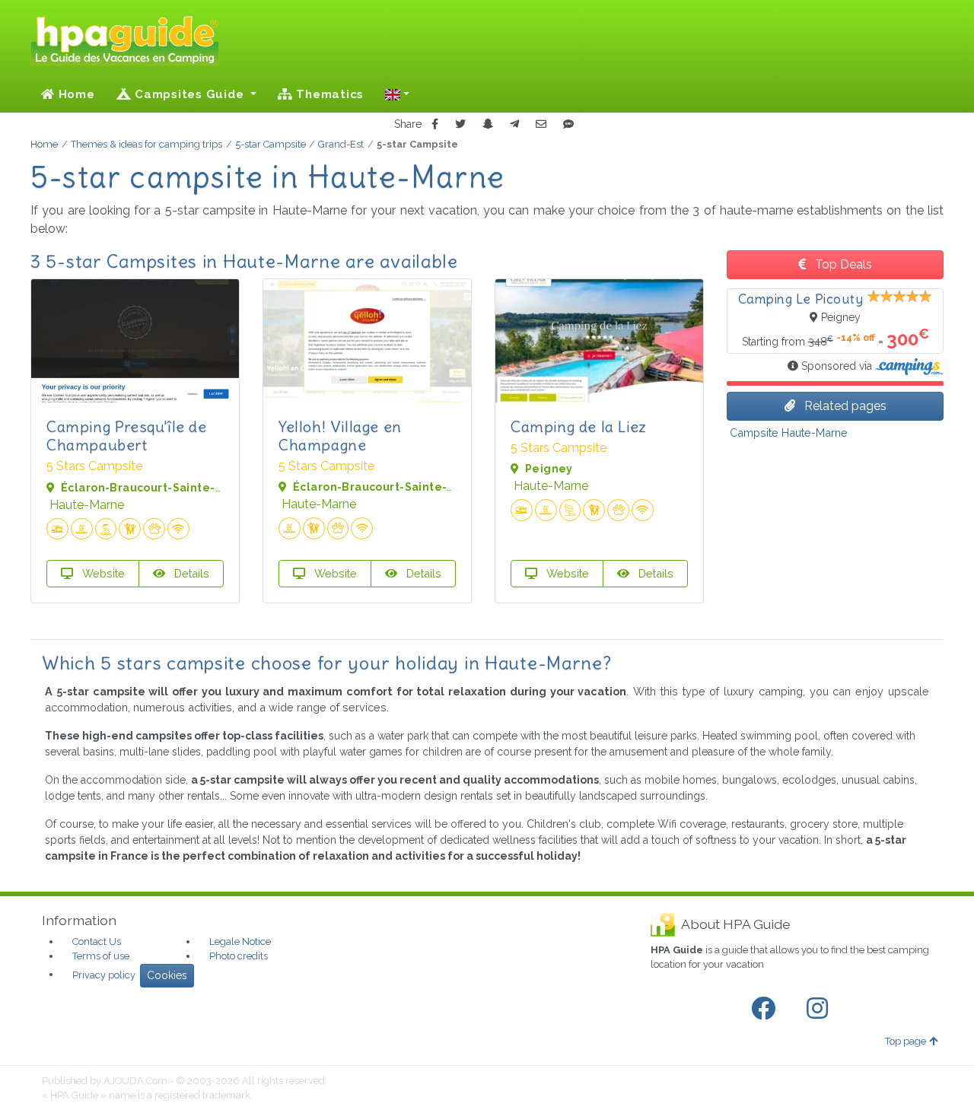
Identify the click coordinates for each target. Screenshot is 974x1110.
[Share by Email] (541, 124)
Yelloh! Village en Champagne (340, 435)
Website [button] (102, 573)
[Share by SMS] (568, 124)
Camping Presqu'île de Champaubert (126, 435)
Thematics (328, 94)
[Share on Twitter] (460, 124)
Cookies (167, 975)
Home (75, 94)
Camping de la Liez (579, 426)
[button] (397, 94)
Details (190, 573)
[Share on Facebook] (435, 124)
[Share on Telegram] (514, 124)
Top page (905, 1041)
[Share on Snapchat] (488, 124)
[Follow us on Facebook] (766, 1009)
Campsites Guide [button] (189, 94)
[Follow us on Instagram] (820, 1008)
